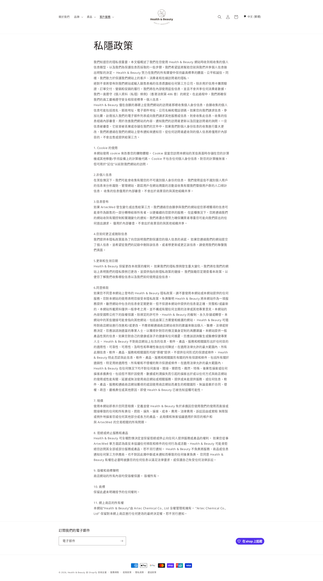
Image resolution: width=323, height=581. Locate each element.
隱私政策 (139, 572)
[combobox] (252, 16)
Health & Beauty (76, 572)
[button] (78, 17)
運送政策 (152, 572)
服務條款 (114, 572)
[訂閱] (122, 541)
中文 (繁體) (254, 16)
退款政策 (127, 572)
